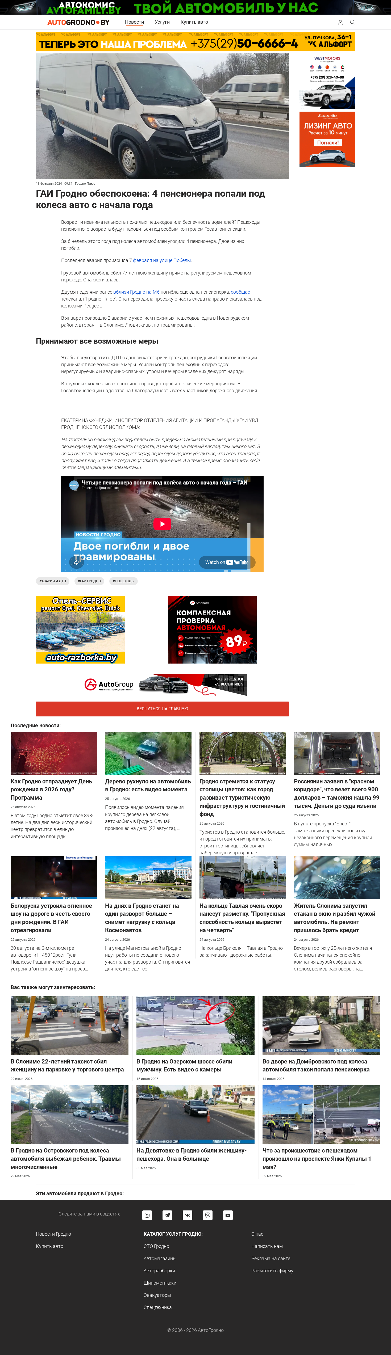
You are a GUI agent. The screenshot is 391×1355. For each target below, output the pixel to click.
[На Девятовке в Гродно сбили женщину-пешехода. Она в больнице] (195, 1114)
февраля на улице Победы (161, 260)
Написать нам (267, 1246)
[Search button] (340, 22)
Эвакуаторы (157, 1295)
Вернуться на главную (162, 708)
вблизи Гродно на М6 (136, 292)
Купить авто (194, 22)
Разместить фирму (272, 1270)
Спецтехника (158, 1307)
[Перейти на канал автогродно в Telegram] (167, 1215)
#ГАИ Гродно (89, 581)
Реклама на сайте (270, 1258)
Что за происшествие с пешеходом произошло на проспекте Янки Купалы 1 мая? (317, 1158)
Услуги (162, 22)
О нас (257, 1234)
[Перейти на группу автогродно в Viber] (208, 1215)
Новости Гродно (53, 1234)
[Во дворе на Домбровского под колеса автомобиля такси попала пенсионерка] (321, 1025)
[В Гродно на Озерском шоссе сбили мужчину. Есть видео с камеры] (195, 1025)
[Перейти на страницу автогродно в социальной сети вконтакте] (187, 1215)
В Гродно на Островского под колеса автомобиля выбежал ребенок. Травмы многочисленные (66, 1158)
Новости (134, 22)
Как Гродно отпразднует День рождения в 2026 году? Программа (51, 789)
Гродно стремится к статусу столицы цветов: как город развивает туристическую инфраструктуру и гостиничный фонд (242, 797)
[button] (340, 21)
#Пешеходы (123, 581)
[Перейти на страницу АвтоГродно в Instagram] (147, 1215)
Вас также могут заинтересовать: (53, 987)
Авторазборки (159, 1270)
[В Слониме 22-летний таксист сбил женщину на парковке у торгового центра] (69, 1025)
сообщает (241, 292)
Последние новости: (36, 725)
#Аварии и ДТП (52, 581)
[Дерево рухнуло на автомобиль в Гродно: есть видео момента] (148, 752)
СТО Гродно (156, 1246)
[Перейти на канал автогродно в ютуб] (228, 1215)
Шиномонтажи (160, 1283)
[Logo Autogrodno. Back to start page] (78, 22)
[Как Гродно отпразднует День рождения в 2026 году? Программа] (54, 752)
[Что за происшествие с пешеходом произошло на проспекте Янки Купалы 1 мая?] (321, 1114)
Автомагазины (160, 1258)
